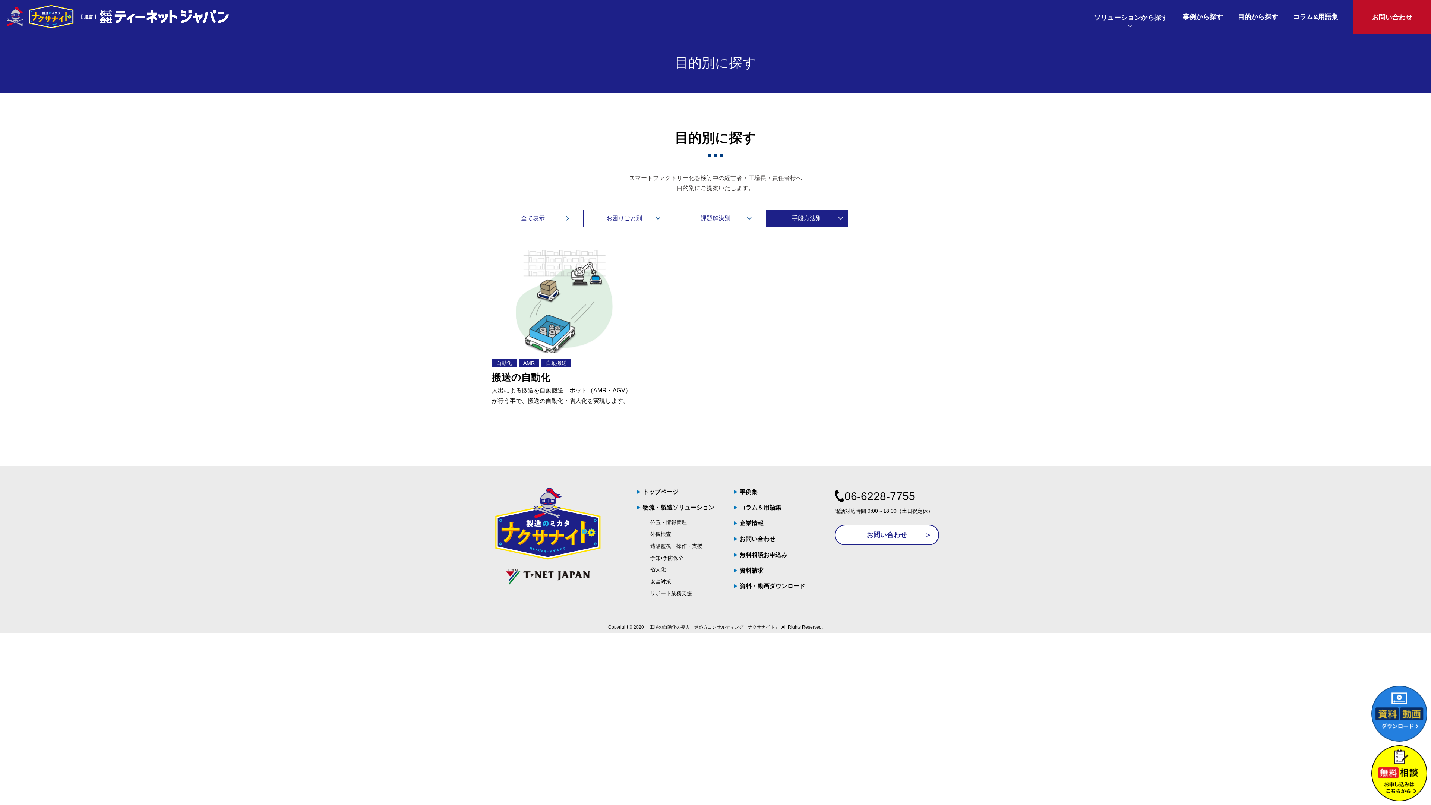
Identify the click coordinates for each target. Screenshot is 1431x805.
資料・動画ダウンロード (772, 586)
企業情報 (752, 523)
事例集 (749, 492)
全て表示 (533, 218)
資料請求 (752, 570)
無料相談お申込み (763, 555)
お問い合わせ (757, 539)
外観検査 (660, 534)
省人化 (658, 569)
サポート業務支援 (671, 593)
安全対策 (660, 581)
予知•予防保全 (666, 558)
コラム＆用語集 (760, 507)
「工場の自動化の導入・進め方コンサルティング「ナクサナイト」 (712, 627)
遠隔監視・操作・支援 (676, 546)
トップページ (661, 492)
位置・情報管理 (668, 522)
